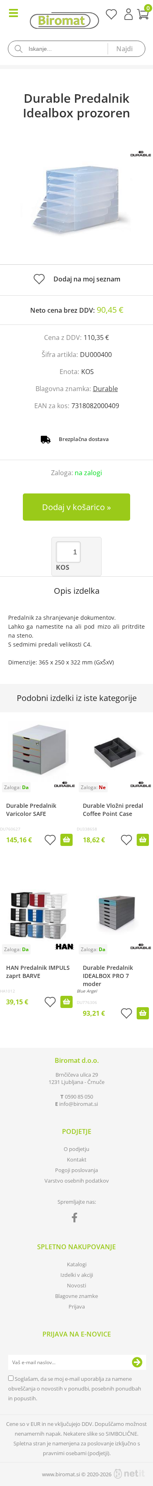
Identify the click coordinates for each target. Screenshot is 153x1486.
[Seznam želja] (111, 17)
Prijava (128, 14)
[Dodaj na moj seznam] (50, 841)
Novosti (76, 1285)
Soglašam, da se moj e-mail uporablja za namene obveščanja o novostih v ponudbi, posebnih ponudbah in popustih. (74, 1388)
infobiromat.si (78, 1103)
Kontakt (76, 1159)
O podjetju (76, 1149)
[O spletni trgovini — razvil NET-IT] (129, 1474)
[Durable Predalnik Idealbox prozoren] (76, 200)
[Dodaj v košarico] (66, 840)
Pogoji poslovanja (76, 1170)
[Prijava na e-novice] (137, 1362)
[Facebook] (76, 1219)
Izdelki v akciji (76, 1274)
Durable (105, 388)
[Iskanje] (126, 48)
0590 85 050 (79, 1096)
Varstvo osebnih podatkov (76, 1180)
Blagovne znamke (76, 1296)
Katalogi (76, 1264)
